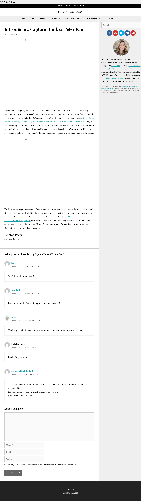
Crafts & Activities (72, 19)
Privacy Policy (70, 489)
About (59, 6)
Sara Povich (16, 290)
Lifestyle (54, 19)
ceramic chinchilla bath (22, 371)
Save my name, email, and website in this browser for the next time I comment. (42, 464)
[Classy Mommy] (70, 11)
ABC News (115, 65)
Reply (36, 266)
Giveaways (109, 19)
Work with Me (79, 6)
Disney (42, 19)
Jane (13, 262)
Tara (13, 316)
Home (24, 19)
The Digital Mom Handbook (112, 78)
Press (68, 6)
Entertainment (92, 19)
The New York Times (117, 68)
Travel (32, 19)
